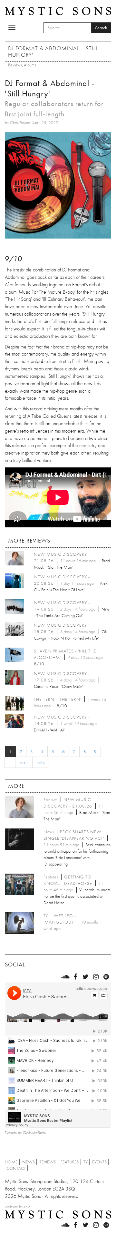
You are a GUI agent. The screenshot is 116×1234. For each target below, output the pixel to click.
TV (85, 1162)
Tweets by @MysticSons (25, 1132)
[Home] (58, 11)
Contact (16, 1168)
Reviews (15, 65)
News (28, 1162)
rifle (27, 1207)
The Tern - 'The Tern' (57, 699)
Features (70, 1162)
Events (99, 1162)
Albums (30, 65)
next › (23, 762)
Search (101, 28)
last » (40, 762)
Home (11, 1162)
